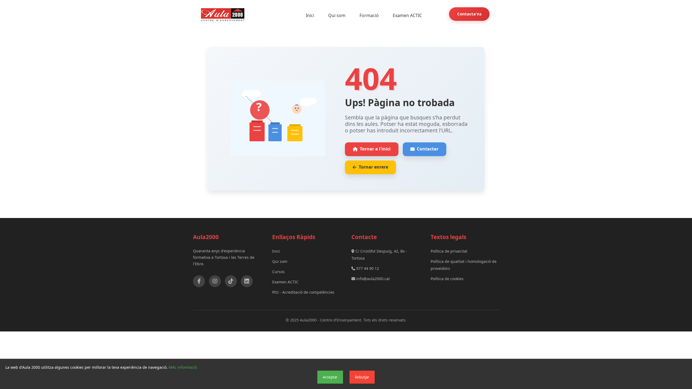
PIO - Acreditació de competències (303, 292)
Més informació (183, 367)
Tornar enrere (373, 167)
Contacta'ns (469, 13)
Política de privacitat (449, 251)
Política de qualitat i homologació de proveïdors (464, 265)
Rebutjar (362, 377)
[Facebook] (199, 281)
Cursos (278, 271)
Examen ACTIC (407, 15)
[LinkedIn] (247, 281)
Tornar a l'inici (375, 149)
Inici (310, 15)
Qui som (336, 15)
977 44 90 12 (367, 268)
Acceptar (330, 377)
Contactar (427, 149)
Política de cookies (447, 278)
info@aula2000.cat (372, 278)
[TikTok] (231, 281)
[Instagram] (215, 281)
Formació (369, 15)
